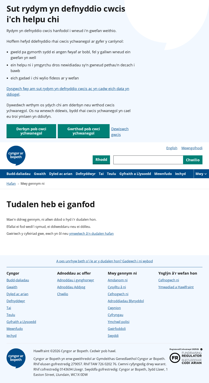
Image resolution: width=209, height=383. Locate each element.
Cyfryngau (115, 315)
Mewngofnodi (191, 148)
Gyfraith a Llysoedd (135, 173)
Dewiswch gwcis (120, 131)
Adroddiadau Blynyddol (126, 301)
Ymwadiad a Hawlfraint (176, 287)
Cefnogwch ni (118, 294)
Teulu (111, 173)
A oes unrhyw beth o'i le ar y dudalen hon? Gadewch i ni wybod (104, 261)
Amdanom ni (118, 280)
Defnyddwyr (86, 173)
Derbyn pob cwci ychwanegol (31, 131)
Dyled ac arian (60, 173)
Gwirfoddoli (117, 328)
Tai (101, 173)
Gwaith (40, 173)
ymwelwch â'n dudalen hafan (91, 233)
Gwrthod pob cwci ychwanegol (83, 131)
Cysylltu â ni (117, 287)
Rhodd (101, 159)
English (171, 148)
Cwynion (114, 308)
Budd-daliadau (19, 173)
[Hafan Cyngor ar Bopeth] (17, 156)
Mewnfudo (163, 173)
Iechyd (180, 173)
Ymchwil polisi (118, 322)
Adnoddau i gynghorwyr (75, 280)
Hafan (11, 183)
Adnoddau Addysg (71, 287)
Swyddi (113, 335)
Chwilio (62, 294)
